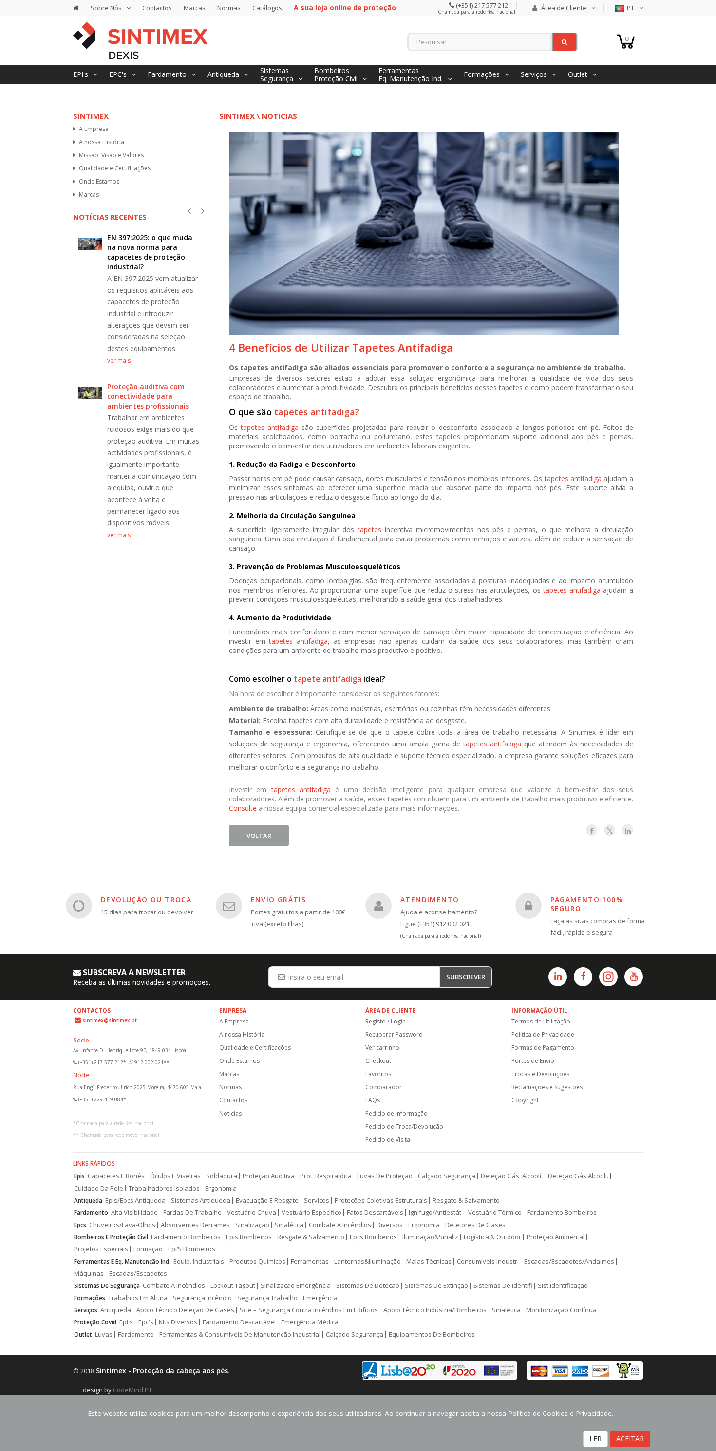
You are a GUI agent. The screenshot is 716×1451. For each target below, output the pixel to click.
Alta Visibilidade (134, 1212)
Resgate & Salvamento (466, 1200)
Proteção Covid (95, 1322)
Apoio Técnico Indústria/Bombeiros (435, 1310)
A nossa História (101, 142)
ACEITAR (630, 1438)
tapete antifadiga (328, 678)
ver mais (119, 360)
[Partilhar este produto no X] (609, 830)
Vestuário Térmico (495, 1212)
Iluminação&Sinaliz (430, 1237)
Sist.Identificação (563, 1286)
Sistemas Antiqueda (200, 1200)
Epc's (145, 1322)
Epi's (126, 1322)
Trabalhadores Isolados (164, 1188)
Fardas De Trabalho (192, 1212)
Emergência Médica (310, 1322)
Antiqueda (88, 1200)
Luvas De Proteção (385, 1176)
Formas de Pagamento (542, 1047)
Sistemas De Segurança (107, 1286)
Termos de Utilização (540, 1021)
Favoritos (378, 1074)
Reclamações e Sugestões (547, 1087)
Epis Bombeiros (249, 1237)
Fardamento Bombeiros (562, 1212)
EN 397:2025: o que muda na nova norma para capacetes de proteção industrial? (149, 252)
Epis (79, 1176)
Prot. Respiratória (326, 1176)
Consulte (243, 808)
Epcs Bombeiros (373, 1237)
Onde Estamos (99, 181)
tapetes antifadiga (270, 427)
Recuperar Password (394, 1034)
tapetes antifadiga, (301, 641)
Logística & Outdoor (492, 1237)
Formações (89, 1298)
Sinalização (252, 1225)
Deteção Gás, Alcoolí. (512, 1176)
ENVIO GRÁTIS (278, 899)
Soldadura (221, 1176)
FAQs (372, 1100)
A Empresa (94, 129)
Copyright (525, 1100)
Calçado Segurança (446, 1176)
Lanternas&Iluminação (367, 1261)
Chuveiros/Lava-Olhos (122, 1225)
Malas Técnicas (429, 1261)
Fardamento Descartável (239, 1322)
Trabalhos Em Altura (138, 1298)
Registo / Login (385, 1021)
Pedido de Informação (396, 1113)
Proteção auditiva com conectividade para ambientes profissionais (148, 396)
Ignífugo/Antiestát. (436, 1212)
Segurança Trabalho (267, 1298)
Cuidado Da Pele (98, 1188)
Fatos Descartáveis (375, 1212)
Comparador (383, 1087)
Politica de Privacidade (542, 1034)
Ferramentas (310, 1261)
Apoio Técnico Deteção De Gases (185, 1310)
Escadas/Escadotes (138, 1273)
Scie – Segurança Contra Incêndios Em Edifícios (309, 1310)
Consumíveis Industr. (488, 1261)
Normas (229, 7)
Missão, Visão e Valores (111, 155)
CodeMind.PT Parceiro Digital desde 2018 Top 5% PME (141, 1393)
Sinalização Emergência (296, 1286)
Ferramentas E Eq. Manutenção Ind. (122, 1261)
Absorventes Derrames (195, 1225)
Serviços (316, 1200)
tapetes (450, 436)
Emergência (320, 1298)
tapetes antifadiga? (316, 412)
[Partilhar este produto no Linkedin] (627, 830)
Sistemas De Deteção (367, 1286)
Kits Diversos (178, 1322)
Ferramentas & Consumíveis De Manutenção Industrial (239, 1334)
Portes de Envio (532, 1061)
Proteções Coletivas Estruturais (381, 1200)
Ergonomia (221, 1188)
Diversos (390, 1225)
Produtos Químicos (257, 1261)
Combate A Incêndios (340, 1225)
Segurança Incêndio (202, 1298)
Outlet (83, 1334)
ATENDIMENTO (429, 899)
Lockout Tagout (232, 1286)
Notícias (230, 1113)
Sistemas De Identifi (502, 1286)
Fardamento (91, 1212)
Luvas (104, 1334)
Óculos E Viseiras (175, 1176)
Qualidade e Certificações (115, 168)
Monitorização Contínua (561, 1310)
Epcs (80, 1225)
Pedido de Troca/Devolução (404, 1126)
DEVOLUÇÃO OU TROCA (146, 899)
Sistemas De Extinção (436, 1286)
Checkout (378, 1061)
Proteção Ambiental (555, 1237)
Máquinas (89, 1273)
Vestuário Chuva (251, 1212)
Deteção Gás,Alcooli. (578, 1176)
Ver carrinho (382, 1047)
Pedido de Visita (387, 1139)
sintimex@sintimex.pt (109, 1020)
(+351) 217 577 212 (481, 5)
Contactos (157, 7)
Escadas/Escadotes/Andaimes (569, 1261)
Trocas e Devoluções (540, 1074)
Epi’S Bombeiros (191, 1249)
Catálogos (267, 7)
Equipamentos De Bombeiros (432, 1334)
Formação (148, 1249)
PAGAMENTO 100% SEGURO (586, 904)
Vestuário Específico (311, 1212)
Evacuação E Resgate (267, 1200)
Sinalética (289, 1225)
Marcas (195, 7)
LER (595, 1438)
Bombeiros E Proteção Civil (111, 1237)
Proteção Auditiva (269, 1176)
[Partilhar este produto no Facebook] (591, 830)
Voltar (258, 835)
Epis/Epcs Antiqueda (135, 1200)
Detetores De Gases (475, 1225)
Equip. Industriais (198, 1261)
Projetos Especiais (101, 1249)
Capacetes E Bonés (116, 1176)
